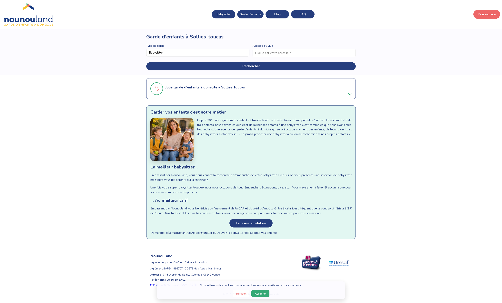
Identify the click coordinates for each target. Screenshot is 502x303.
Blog (277, 14)
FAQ (303, 14)
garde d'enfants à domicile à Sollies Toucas (209, 87)
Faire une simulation (251, 223)
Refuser (241, 293)
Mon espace (487, 14)
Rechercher (251, 66)
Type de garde (155, 46)
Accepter (260, 293)
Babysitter (223, 14)
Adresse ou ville (263, 46)
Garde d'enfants (250, 14)
